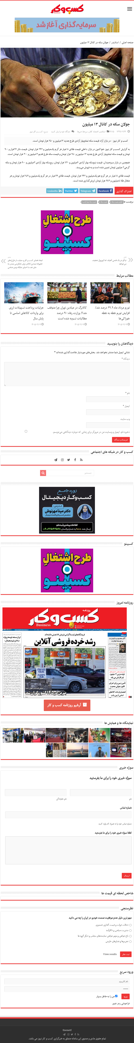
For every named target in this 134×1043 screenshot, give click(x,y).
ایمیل (126, 406)
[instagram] (62, 460)
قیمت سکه (103, 202)
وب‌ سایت (125, 419)
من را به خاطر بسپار (105, 996)
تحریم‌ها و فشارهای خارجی (117, 941)
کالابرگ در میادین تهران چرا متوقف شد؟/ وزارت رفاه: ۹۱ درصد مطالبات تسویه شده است (67, 313)
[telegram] (55, 460)
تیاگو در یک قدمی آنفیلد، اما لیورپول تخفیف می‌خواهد (109, 261)
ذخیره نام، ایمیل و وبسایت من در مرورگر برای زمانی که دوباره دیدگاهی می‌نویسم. (91, 432)
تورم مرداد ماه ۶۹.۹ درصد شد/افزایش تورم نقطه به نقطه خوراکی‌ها (112, 313)
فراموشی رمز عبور (121, 1003)
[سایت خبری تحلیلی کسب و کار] (67, 8)
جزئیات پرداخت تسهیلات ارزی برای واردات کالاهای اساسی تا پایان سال (26, 313)
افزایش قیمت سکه (117, 202)
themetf (67, 1030)
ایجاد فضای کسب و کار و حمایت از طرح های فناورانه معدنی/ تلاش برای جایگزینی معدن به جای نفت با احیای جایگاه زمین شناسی (25, 262)
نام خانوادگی (61, 799)
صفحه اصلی (127, 42)
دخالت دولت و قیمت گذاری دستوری (112, 925)
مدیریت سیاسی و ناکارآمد (117, 930)
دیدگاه (126, 359)
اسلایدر (115, 42)
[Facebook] (75, 460)
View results (110, 954)
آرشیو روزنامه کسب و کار (64, 705)
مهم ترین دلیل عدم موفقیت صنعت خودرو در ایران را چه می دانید (100, 918)
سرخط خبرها (82, 132)
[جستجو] (43, 473)
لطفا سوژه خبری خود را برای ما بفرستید (113, 833)
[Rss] (81, 460)
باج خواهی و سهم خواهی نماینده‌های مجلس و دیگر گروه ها (103, 936)
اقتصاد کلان (93, 132)
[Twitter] (69, 460)
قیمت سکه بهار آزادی (89, 202)
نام (127, 393)
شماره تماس (126, 808)
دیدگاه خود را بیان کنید (60, 132)
